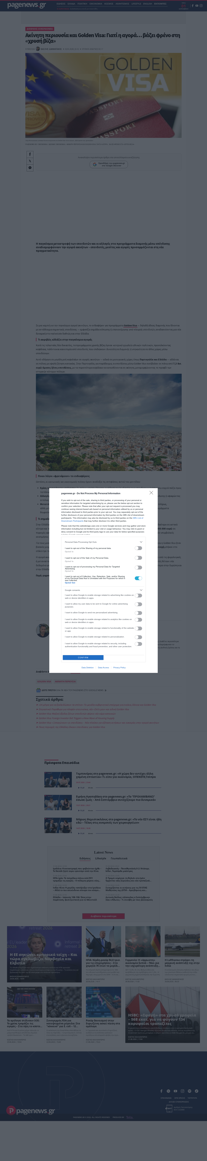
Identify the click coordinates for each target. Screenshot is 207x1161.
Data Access (103, 667)
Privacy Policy (119, 667)
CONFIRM (83, 658)
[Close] (152, 493)
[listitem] (103, 541)
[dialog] (103, 580)
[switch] (138, 548)
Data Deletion (88, 667)
